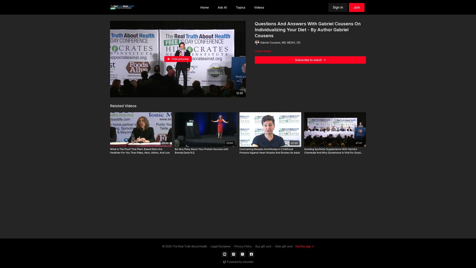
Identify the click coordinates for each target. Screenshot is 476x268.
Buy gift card (263, 246)
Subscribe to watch (308, 60)
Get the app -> (304, 246)
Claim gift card (283, 246)
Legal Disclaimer (221, 246)
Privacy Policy (243, 246)
